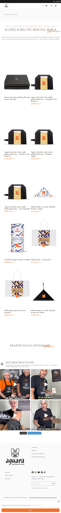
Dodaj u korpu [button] (43, 82)
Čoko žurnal (9, 475)
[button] (58, 501)
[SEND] (53, 484)
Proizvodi (34, 447)
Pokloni (34, 450)
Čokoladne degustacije (38, 457)
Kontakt (7, 478)
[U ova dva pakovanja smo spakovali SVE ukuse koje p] (15, 415)
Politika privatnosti (10, 497)
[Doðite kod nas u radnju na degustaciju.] (15, 384)
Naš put (7, 472)
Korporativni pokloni (38, 453)
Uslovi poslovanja (21, 497)
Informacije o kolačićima (36, 505)
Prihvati (30, 510)
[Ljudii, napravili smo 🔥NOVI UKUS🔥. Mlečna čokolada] (46, 384)
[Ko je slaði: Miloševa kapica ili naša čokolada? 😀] (46, 415)
